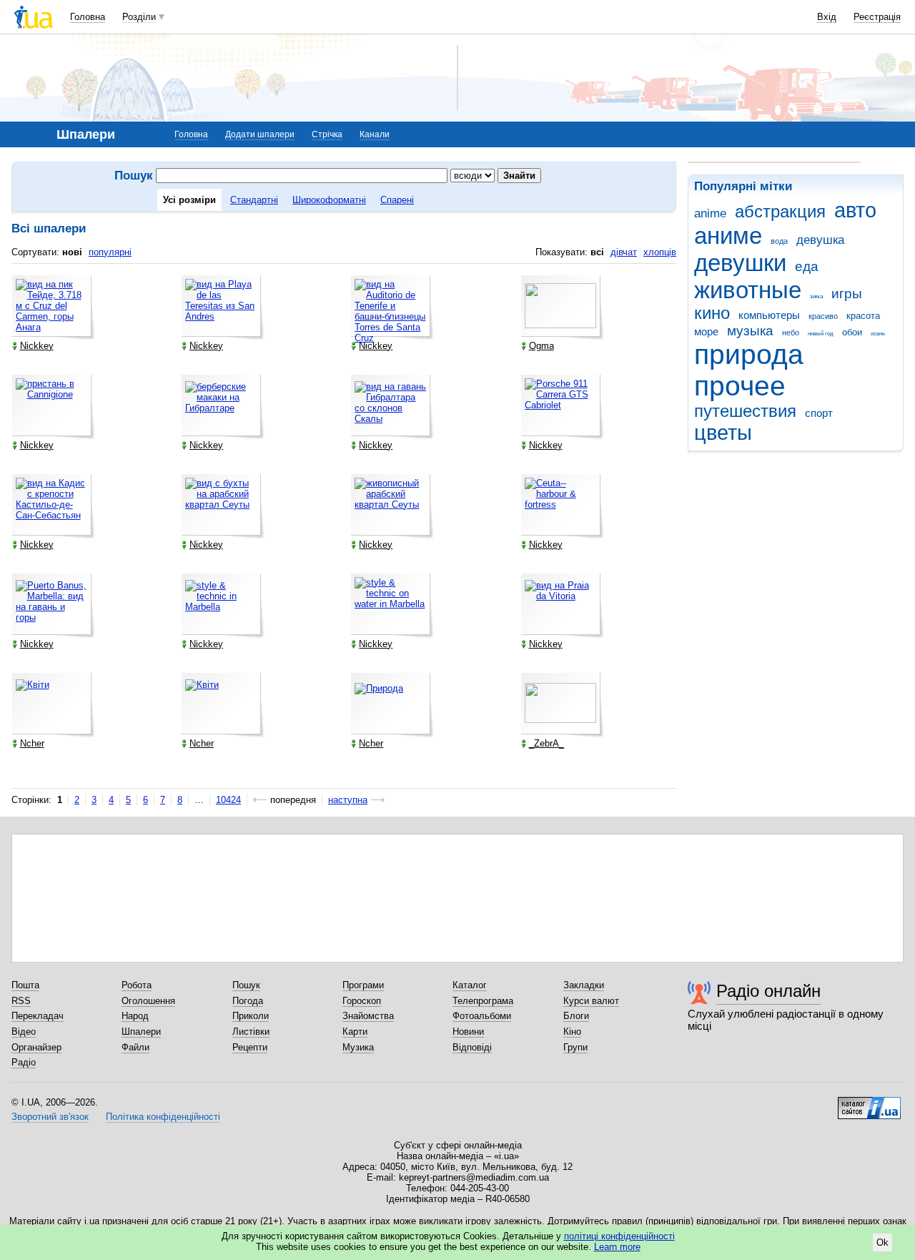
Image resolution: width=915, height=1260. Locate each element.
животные (747, 290)
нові (72, 252)
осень (878, 333)
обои (852, 332)
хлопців (659, 252)
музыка (750, 330)
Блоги (576, 1015)
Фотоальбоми (481, 1015)
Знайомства (368, 1015)
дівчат (623, 252)
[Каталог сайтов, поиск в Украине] (869, 1102)
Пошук (246, 985)
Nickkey (37, 345)
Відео (23, 1031)
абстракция (780, 211)
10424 (228, 799)
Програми (363, 985)
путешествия (745, 411)
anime (710, 213)
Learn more (617, 1246)
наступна (347, 799)
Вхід (826, 16)
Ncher (32, 743)
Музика (358, 1047)
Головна (87, 16)
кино (712, 313)
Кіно (572, 1031)
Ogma (541, 345)
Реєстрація (877, 16)
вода (779, 241)
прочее (740, 385)
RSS (21, 1000)
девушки (740, 263)
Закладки (583, 985)
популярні (110, 252)
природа (748, 354)
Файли (135, 1047)
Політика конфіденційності (163, 1116)
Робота (137, 985)
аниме (728, 235)
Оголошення (148, 1000)
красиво (823, 316)
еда (806, 266)
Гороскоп (361, 1000)
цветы (723, 432)
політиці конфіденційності (619, 1236)
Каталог (469, 985)
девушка (820, 240)
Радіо (23, 1062)
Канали (375, 134)
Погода (247, 1000)
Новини (468, 1031)
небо (790, 332)
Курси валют (591, 1000)
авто (855, 210)
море (706, 331)
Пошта (25, 985)
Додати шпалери (260, 134)
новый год (821, 333)
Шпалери (141, 1031)
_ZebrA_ (546, 743)
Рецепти (249, 1047)
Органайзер (36, 1047)
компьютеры (769, 315)
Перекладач (37, 1015)
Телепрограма (482, 1000)
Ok (882, 1242)
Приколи (250, 1015)
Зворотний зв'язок (50, 1116)
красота (863, 315)
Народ (135, 1015)
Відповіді (472, 1047)
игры (846, 293)
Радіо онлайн (768, 990)
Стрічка (327, 134)
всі (597, 252)
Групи (575, 1047)
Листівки (250, 1031)
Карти (354, 1031)
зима (816, 296)
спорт (819, 413)
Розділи (139, 16)
